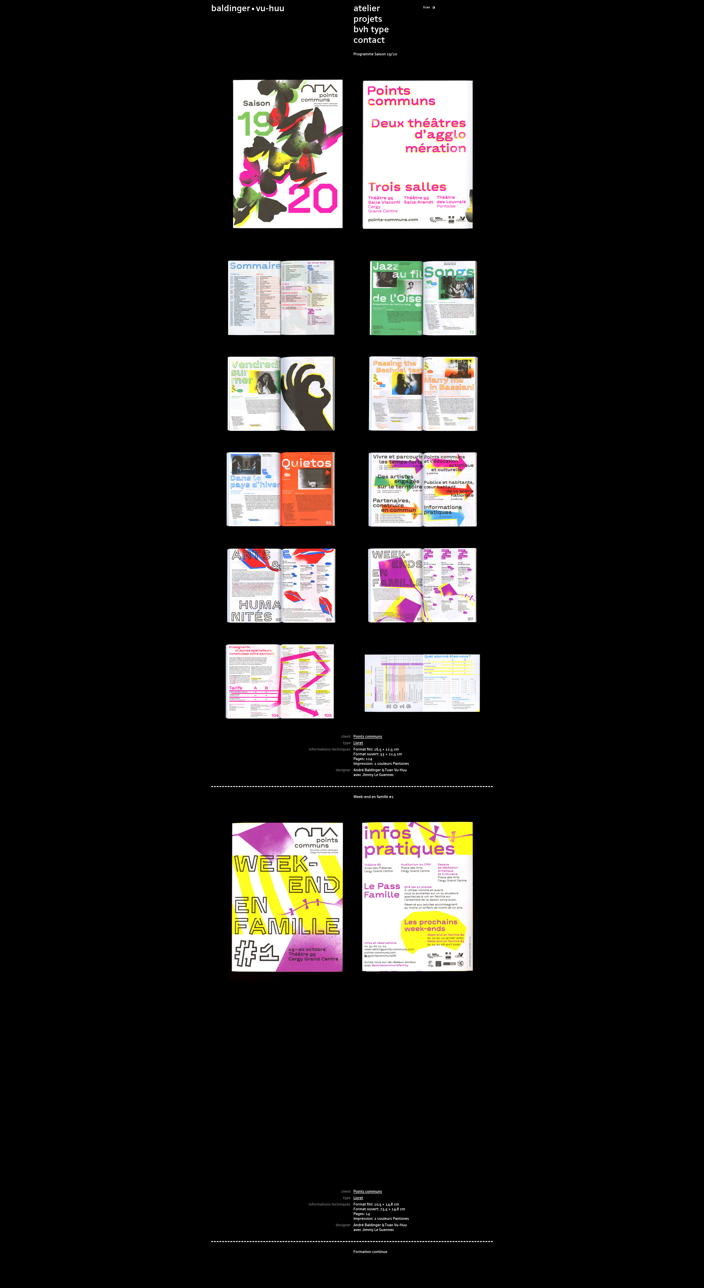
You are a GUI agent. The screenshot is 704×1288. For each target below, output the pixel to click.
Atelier (366, 8)
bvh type (371, 29)
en (428, 7)
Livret (358, 742)
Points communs (367, 736)
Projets (367, 19)
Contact (369, 40)
